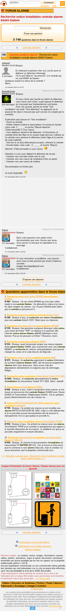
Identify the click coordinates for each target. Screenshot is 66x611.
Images (32, 585)
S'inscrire (45, 5)
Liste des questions (32, 47)
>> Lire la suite (42, 578)
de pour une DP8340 (33, 326)
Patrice (5, 230)
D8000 (26, 341)
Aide (54, 5)
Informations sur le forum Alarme (33, 542)
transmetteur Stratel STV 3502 (36, 376)
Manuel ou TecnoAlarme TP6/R (34, 421)
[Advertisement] (31, 204)
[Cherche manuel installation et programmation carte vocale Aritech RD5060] (17, 47)
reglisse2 (6, 63)
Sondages (20, 585)
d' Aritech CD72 (33, 315)
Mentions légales (33, 549)
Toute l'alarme (54, 583)
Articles (41, 585)
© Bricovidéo (37, 589)
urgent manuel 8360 (31, 357)
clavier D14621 (25, 387)
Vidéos (6, 583)
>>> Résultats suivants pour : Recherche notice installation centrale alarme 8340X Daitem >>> (33, 457)
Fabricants (7, 585)
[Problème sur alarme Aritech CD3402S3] (46, 47)
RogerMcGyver (8, 91)
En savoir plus (55, 606)
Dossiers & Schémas (23, 583)
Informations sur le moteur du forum (34, 546)
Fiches (40, 583)
